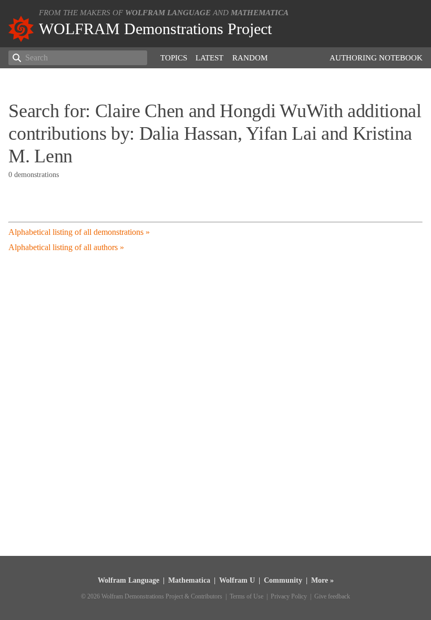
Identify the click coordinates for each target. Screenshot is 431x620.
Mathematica (260, 12)
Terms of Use (246, 596)
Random (250, 58)
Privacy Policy (289, 596)
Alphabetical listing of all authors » (66, 247)
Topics (173, 58)
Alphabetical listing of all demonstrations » (79, 232)
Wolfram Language (168, 12)
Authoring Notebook (376, 58)
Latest (209, 58)
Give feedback (332, 596)
